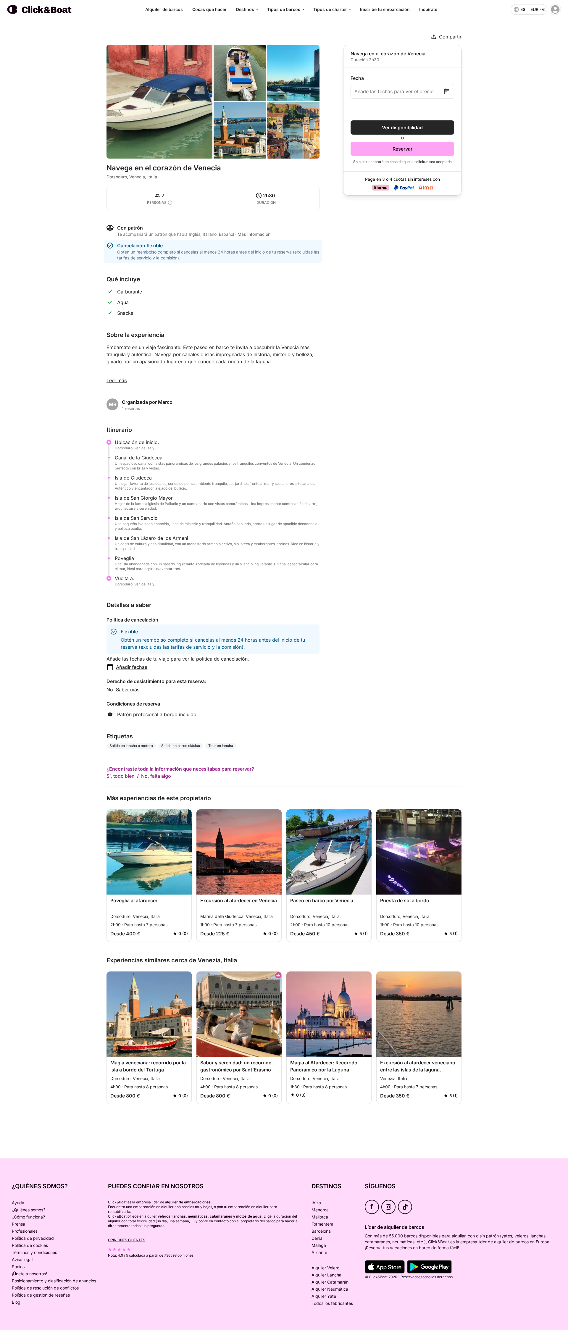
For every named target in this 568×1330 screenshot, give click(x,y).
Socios (18, 1266)
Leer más (116, 380)
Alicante (319, 1252)
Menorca (320, 1209)
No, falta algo (156, 776)
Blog (16, 1302)
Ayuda (18, 1202)
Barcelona (321, 1231)
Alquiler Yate (324, 1296)
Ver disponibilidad (402, 127)
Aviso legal (22, 1259)
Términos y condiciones (34, 1252)
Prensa (18, 1223)
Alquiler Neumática (330, 1289)
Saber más (128, 690)
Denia (317, 1238)
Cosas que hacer (209, 9)
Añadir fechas (131, 667)
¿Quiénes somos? (28, 1209)
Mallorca (320, 1216)
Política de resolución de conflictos (45, 1287)
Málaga (319, 1245)
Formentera (322, 1223)
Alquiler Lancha (326, 1274)
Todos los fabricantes (332, 1303)
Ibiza (316, 1202)
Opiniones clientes (126, 1240)
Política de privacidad (33, 1238)
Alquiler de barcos (164, 9)
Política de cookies (30, 1245)
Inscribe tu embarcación (385, 9)
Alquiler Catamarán (330, 1281)
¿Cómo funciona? (28, 1216)
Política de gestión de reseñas (41, 1294)
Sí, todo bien (120, 776)
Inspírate (428, 9)
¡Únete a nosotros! (29, 1273)
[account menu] (555, 9)
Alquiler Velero (325, 1267)
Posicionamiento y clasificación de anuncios (54, 1280)
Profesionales (25, 1231)
